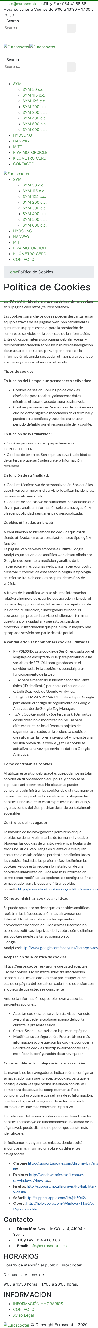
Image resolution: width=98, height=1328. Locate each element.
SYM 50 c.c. (33, 89)
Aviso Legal (23, 1315)
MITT (17, 146)
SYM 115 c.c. (34, 95)
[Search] (71, 28)
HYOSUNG (22, 135)
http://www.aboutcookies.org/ (43, 889)
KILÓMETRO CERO (29, 158)
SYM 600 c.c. (35, 129)
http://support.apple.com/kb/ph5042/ (55, 1197)
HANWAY (21, 141)
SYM (17, 83)
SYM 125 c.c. (34, 100)
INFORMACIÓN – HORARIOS (38, 1303)
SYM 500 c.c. (35, 123)
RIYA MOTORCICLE (30, 152)
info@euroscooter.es (25, 3)
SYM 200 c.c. (35, 106)
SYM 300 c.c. (35, 112)
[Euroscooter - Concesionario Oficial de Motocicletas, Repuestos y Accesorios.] (29, 46)
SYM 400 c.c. (35, 118)
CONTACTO (23, 163)
